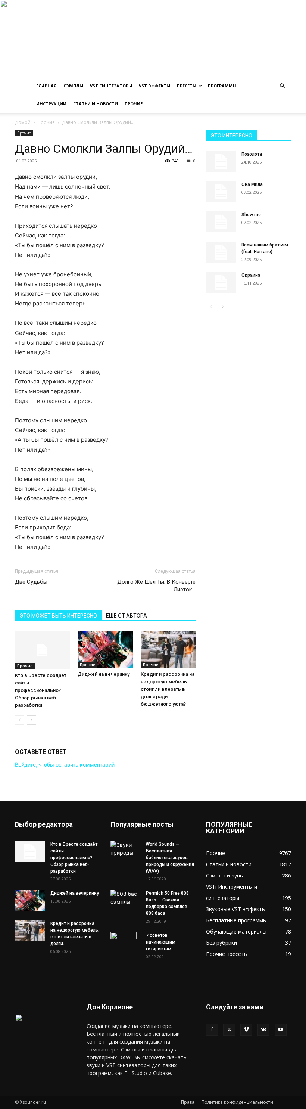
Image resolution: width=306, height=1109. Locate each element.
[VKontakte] (263, 1030)
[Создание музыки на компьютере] (153, 38)
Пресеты (186, 85)
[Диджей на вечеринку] (105, 649)
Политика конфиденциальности (237, 1102)
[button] (282, 86)
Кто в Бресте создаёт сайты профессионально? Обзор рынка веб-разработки (40, 690)
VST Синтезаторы (111, 85)
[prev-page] (19, 720)
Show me (251, 214)
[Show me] (221, 221)
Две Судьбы (31, 581)
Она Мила (252, 184)
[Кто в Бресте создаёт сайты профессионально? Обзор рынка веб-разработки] (42, 650)
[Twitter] (229, 1030)
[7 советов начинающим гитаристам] (125, 945)
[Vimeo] (246, 1030)
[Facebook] (212, 1030)
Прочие (134, 103)
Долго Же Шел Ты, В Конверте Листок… (156, 585)
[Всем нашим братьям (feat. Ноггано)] (221, 252)
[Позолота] (221, 161)
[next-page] (31, 720)
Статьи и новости (95, 103)
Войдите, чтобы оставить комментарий (65, 764)
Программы (222, 85)
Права (187, 1102)
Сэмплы (73, 85)
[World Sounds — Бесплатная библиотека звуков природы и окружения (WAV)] (125, 849)
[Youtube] (281, 1030)
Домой (23, 122)
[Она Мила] (221, 191)
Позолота (251, 154)
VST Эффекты (154, 85)
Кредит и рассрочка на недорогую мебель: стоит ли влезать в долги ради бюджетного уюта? (167, 689)
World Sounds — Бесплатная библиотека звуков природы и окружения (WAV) (170, 858)
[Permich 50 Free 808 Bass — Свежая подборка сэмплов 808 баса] (125, 897)
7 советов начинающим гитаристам (160, 942)
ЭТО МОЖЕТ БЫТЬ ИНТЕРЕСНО (58, 616)
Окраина (250, 275)
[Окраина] (221, 282)
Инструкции (51, 103)
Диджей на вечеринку (103, 674)
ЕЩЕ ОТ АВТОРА (126, 616)
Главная (46, 85)
